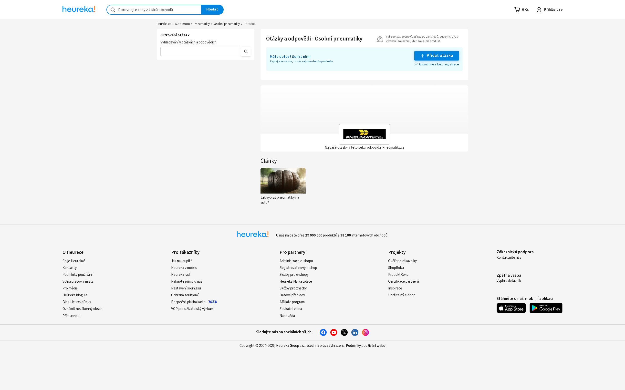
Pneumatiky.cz (393, 147)
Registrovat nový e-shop (298, 267)
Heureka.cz (164, 24)
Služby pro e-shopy (294, 274)
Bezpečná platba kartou (189, 302)
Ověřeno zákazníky (402, 261)
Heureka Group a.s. (290, 345)
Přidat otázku (440, 56)
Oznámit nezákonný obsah (82, 308)
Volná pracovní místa (78, 281)
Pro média (70, 288)
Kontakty (69, 267)
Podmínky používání (77, 274)
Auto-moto (182, 24)
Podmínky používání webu (365, 345)
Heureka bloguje (74, 295)
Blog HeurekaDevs (76, 302)
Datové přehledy (292, 295)
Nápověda (287, 315)
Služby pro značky (293, 288)
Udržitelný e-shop (402, 295)
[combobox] (154, 10)
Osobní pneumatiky (227, 24)
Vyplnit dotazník (509, 280)
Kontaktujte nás (509, 257)
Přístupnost (71, 315)
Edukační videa (291, 308)
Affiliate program (292, 302)
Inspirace (395, 288)
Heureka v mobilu (184, 267)
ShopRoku (396, 267)
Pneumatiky (202, 24)
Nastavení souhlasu (186, 288)
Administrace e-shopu (296, 261)
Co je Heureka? (73, 261)
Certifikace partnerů (403, 281)
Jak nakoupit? (181, 261)
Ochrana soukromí (184, 295)
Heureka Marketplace (296, 281)
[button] (200, 51)
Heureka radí (180, 274)
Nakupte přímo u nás (186, 281)
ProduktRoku (398, 274)
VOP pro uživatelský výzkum (192, 308)
